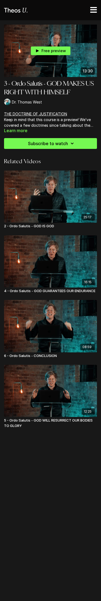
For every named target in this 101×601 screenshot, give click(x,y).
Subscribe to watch (48, 143)
